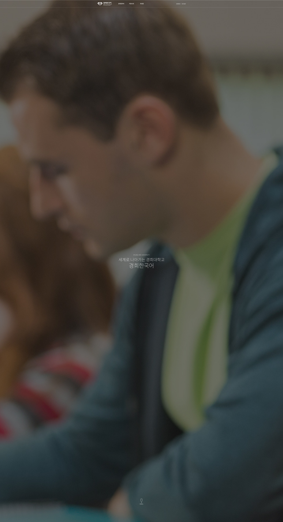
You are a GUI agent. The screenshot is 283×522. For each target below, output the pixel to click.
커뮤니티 (131, 4)
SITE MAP (184, 3)
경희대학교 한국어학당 (104, 3)
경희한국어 (121, 4)
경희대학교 (178, 3)
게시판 (142, 4)
